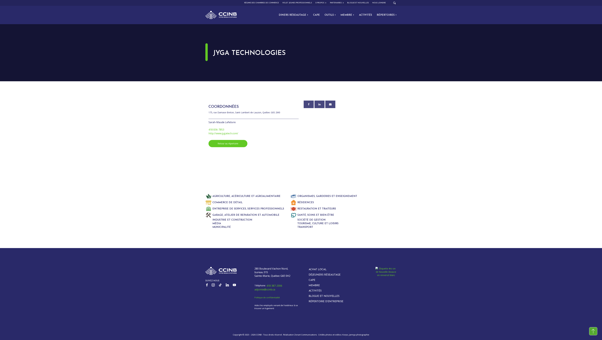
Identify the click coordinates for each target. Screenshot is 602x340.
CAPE (316, 15)
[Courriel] (330, 104)
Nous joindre (379, 3)
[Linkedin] (319, 104)
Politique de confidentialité (267, 297)
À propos (319, 3)
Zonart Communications (305, 334)
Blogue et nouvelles (358, 3)
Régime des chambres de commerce (261, 3)
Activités (365, 15)
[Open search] (394, 3)
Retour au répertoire (228, 143)
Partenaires (336, 3)
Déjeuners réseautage (325, 275)
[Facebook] (309, 104)
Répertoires (386, 15)
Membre (346, 15)
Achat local (318, 269)
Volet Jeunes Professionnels (297, 3)
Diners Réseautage (292, 15)
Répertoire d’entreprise (326, 301)
